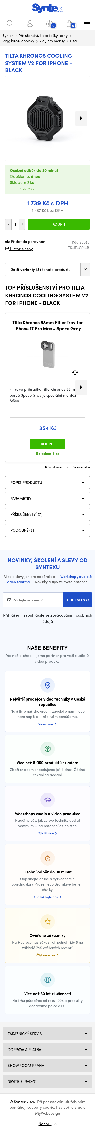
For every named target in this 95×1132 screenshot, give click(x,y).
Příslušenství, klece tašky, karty (43, 35)
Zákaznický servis (25, 1033)
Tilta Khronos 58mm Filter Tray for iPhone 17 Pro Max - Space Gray (47, 325)
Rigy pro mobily (52, 40)
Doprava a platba (24, 1049)
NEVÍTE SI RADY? (22, 1081)
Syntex (8, 35)
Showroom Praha (26, 1065)
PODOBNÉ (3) (22, 530)
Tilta (73, 40)
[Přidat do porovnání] (75, 372)
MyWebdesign (47, 1113)
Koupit (58, 224)
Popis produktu (26, 482)
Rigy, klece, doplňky (18, 40)
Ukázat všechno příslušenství (67, 466)
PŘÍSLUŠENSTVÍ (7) (26, 514)
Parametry (21, 498)
